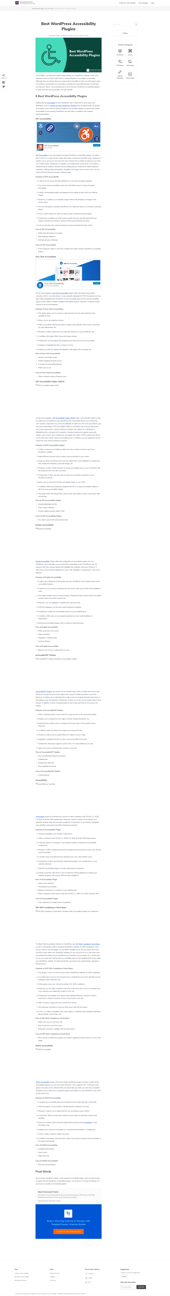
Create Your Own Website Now (68, 1231)
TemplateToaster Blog (38, 8)
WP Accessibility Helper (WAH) (64, 418)
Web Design (130, 65)
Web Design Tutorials (20, 1280)
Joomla (130, 55)
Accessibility (40, 817)
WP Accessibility (42, 155)
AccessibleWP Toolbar (44, 691)
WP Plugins (120, 65)
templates (88, 1122)
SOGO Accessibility (43, 1082)
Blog (152, 3)
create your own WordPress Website (63, 106)
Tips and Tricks (49, 8)
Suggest (124, 1276)
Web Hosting (130, 78)
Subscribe (141, 1287)
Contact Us (53, 1280)
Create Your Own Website (127, 3)
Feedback (52, 1277)
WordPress (120, 55)
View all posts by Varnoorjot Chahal (50, 1201)
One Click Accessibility (60, 293)
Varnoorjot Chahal (54, 36)
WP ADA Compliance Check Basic (88, 944)
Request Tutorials (54, 1273)
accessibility (51, 103)
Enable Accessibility (43, 561)
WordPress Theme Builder (21, 1277)
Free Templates (143, 3)
